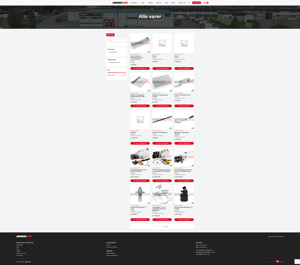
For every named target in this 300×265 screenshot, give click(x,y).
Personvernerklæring (111, 255)
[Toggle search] (189, 3)
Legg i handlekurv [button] (141, 68)
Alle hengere (133, 2)
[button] (116, 52)
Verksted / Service (21, 253)
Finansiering (19, 255)
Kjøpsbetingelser (110, 253)
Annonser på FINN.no (111, 247)
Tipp (150, 20)
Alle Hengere (19, 245)
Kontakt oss (182, 2)
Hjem (138, 20)
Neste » (167, 226)
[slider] (108, 72)
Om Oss (108, 245)
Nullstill (123, 75)
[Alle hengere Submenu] (138, 3)
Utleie (166, 2)
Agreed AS (28, 261)
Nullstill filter (110, 35)
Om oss (173, 2)
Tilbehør (150, 2)
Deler (143, 2)
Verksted (158, 2)
